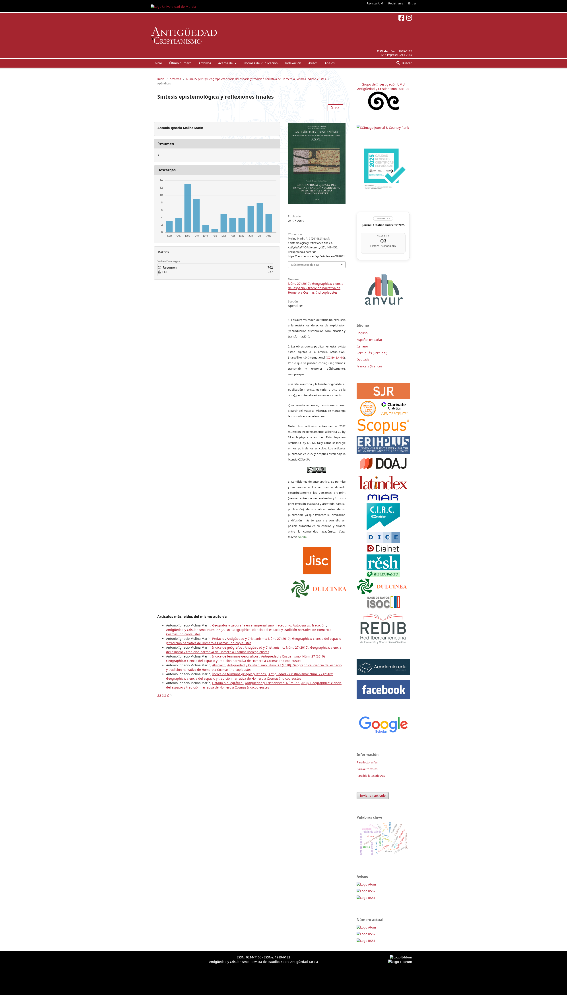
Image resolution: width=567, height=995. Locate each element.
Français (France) (369, 366)
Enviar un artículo (373, 796)
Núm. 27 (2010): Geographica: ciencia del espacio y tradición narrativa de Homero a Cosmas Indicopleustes (256, 79)
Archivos (204, 63)
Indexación (293, 63)
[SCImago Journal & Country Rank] (383, 127)
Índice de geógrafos (227, 647)
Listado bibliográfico (227, 683)
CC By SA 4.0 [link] (335, 357)
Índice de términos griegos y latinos (239, 674)
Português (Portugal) (372, 353)
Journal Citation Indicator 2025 (383, 224)
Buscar (406, 63)
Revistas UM (375, 3)
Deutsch (363, 359)
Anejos (330, 63)
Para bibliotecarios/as (371, 776)
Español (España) (369, 340)
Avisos (313, 63)
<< (159, 695)
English (362, 333)
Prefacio (218, 638)
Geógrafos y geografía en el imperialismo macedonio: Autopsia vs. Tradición (269, 625)
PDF (337, 108)
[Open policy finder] (317, 559)
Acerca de (226, 63)
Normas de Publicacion (260, 63)
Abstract (218, 665)
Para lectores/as (367, 762)
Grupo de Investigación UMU (383, 84)
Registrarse (395, 3)
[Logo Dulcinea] (319, 588)
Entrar (412, 3)
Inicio (158, 63)
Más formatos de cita (305, 265)
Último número (180, 63)
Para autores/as (367, 769)
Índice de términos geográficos (235, 656)
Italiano (362, 346)
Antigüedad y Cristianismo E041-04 (383, 89)
